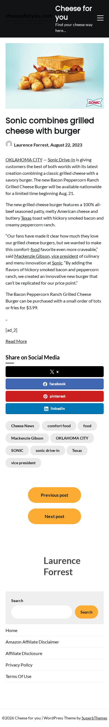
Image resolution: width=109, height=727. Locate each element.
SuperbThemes (94, 718)
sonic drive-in (48, 450)
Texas (26, 217)
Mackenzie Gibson (32, 256)
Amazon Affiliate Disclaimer (32, 641)
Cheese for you (73, 13)
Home (11, 630)
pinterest (57, 396)
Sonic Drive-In (61, 159)
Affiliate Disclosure (24, 653)
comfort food (59, 425)
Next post (54, 516)
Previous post (54, 495)
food (35, 249)
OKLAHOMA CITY (24, 159)
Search (17, 600)
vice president (64, 256)
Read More (16, 341)
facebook (57, 383)
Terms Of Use (18, 676)
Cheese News (22, 425)
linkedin (58, 408)
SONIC (17, 450)
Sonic (57, 262)
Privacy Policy (19, 664)
